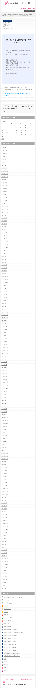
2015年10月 (4, 529)
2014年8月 (4, 570)
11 (6, 130)
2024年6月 (4, 223)
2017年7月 (4, 467)
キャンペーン (7, 609)
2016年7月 (4, 503)
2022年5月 (4, 297)
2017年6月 (4, 470)
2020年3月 (4, 373)
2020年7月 (4, 362)
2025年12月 (4, 171)
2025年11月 (4, 174)
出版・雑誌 (7, 623)
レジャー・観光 (8, 617)
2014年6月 (4, 576)
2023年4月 (4, 265)
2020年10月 (4, 353)
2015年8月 (4, 535)
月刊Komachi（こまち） (10, 661)
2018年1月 (4, 450)
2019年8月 (4, 394)
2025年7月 (4, 185)
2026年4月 (4, 159)
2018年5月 (4, 438)
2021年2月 (4, 341)
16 (30, 130)
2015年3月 (4, 550)
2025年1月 (4, 203)
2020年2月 (4, 376)
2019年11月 (4, 385)
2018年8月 (4, 429)
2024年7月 (4, 221)
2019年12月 (4, 382)
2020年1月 (4, 379)
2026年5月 (4, 156)
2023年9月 (4, 250)
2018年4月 (4, 441)
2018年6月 (4, 435)
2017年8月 (4, 464)
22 (25, 132)
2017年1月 (4, 485)
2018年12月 (4, 417)
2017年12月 (4, 453)
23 (30, 132)
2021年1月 (4, 344)
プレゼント (7, 614)
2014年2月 (4, 588)
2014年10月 (4, 564)
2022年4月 (4, 300)
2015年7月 (4, 538)
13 (16, 130)
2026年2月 (4, 165)
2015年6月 (4, 541)
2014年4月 (4, 582)
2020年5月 (4, 367)
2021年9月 (4, 320)
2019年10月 (4, 388)
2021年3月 (4, 338)
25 (6, 134)
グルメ (6, 612)
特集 (5, 667)
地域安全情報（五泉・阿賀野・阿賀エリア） (16, 632)
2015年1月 (4, 555)
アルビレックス (8, 603)
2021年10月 (4, 317)
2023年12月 (4, 241)
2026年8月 (4, 147)
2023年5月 (4, 262)
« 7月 (2, 139)
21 (21, 132)
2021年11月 (4, 315)
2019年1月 (4, 414)
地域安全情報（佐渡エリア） (12, 635)
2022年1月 (4, 309)
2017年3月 (4, 479)
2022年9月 (4, 285)
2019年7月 (4, 397)
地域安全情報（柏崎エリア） (12, 647)
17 (2, 132)
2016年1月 (4, 520)
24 (2, 134)
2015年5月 (4, 544)
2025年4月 (4, 194)
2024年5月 (4, 226)
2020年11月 (4, 350)
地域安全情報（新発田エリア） (12, 641)
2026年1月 (4, 168)
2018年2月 (4, 447)
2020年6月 (4, 365)
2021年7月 (4, 326)
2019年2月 (4, 412)
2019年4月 (4, 406)
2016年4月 (4, 511)
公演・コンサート (9, 620)
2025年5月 (4, 191)
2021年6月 (4, 329)
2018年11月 (4, 420)
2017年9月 (4, 461)
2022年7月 (4, 291)
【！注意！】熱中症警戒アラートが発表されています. (10, 108)
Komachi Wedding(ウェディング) (13, 597)
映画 (5, 659)
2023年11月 (4, 244)
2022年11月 (4, 279)
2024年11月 (4, 209)
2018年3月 (4, 444)
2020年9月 (4, 356)
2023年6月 (4, 259)
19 (11, 132)
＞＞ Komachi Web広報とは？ (26, 8)
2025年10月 (4, 177)
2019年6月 (4, 400)
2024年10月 (4, 212)
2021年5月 (4, 332)
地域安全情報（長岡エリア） (12, 653)
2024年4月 (4, 229)
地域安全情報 (15, 14)
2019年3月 (4, 409)
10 (2, 130)
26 (11, 134)
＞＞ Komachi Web (8, 679)
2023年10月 (4, 247)
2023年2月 (4, 270)
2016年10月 (4, 494)
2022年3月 (4, 303)
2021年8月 (4, 323)
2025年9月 (4, 179)
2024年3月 (4, 232)
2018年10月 (4, 423)
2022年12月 (4, 276)
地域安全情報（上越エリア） (12, 629)
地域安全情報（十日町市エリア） (13, 638)
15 (25, 130)
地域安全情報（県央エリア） (12, 650)
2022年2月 (4, 306)
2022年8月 (4, 288)
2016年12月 (4, 488)
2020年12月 (4, 347)
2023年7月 (4, 256)
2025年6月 (4, 188)
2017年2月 (4, 482)
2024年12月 (4, 206)
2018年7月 (4, 432)
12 (11, 130)
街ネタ (6, 670)
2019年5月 (4, 403)
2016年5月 (4, 508)
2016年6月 (4, 505)
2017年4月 (4, 476)
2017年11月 (4, 456)
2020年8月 (4, 359)
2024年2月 (4, 235)
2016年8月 (4, 500)
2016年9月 (4, 497)
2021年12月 (4, 312)
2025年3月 (4, 197)
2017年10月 (4, 459)
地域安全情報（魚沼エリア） (12, 656)
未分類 (6, 664)
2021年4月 (4, 335)
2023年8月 (4, 253)
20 (16, 132)
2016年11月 (4, 491)
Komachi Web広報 (6, 14)
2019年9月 (4, 391)
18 (6, 132)
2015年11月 (4, 526)
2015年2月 (4, 553)
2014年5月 (4, 579)
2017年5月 (4, 473)
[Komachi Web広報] (18, 5)
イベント (6, 606)
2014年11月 (4, 561)
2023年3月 (4, 268)
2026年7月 (4, 150)
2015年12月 (4, 523)
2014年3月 (4, 585)
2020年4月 (4, 370)
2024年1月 (4, 238)
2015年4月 (4, 547)
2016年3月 (4, 514)
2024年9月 (4, 215)
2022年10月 (4, 282)
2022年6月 (4, 294)
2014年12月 (4, 558)
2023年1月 (4, 273)
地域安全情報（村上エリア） (12, 644)
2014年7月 (4, 573)
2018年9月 (4, 426)
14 (21, 130)
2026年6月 (4, 153)
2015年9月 (4, 532)
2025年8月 (4, 182)
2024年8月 (4, 218)
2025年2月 (4, 200)
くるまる (6, 600)
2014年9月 (4, 567)
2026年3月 (4, 162)
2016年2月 (4, 517)
